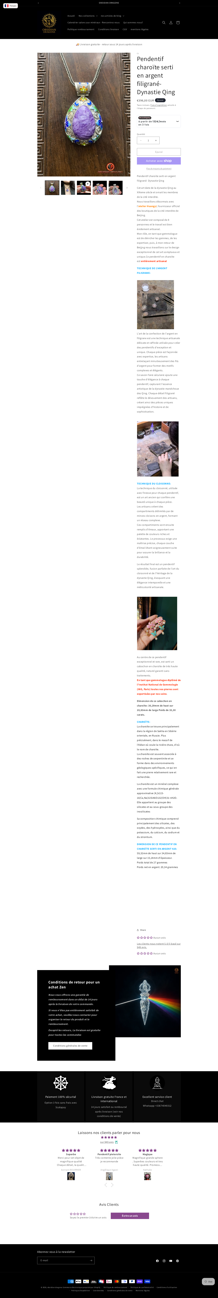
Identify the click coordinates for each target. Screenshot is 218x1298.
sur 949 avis (107, 1142)
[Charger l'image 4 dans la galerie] (116, 188)
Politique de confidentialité (142, 1287)
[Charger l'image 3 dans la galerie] (100, 188)
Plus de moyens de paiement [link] (158, 168)
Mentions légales (143, 1290)
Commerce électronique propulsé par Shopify (81, 1287)
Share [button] (143, 930)
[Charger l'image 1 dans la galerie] (52, 188)
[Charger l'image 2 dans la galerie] (68, 188)
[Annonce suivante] (179, 3)
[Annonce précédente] (38, 3)
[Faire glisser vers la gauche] (40, 187)
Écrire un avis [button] (130, 1215)
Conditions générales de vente (70, 1045)
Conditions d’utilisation (167, 1287)
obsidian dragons (54, 1287)
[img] (109, 1137)
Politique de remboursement (115, 1287)
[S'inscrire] (90, 1260)
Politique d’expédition (80, 1290)
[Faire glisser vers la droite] (127, 187)
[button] (88, 15)
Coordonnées (98, 1290)
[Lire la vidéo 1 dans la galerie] (84, 188)
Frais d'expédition (158, 105)
